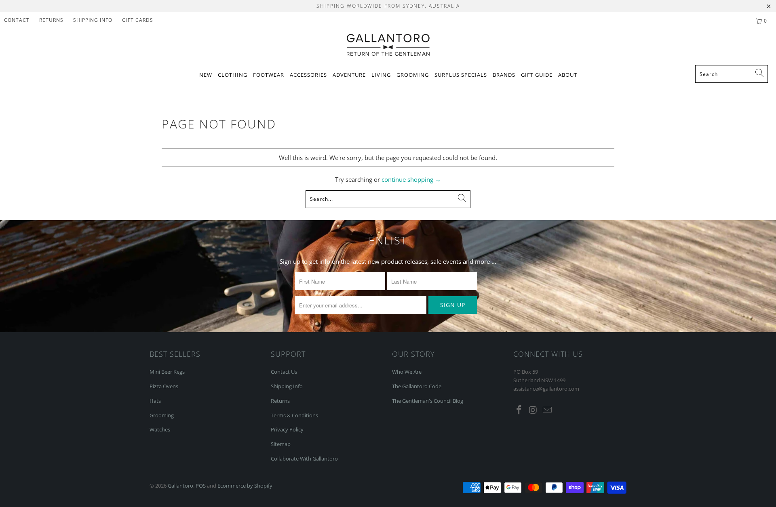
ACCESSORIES (308, 74)
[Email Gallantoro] (547, 410)
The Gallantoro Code (416, 386)
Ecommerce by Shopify (244, 485)
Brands (504, 74)
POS (201, 485)
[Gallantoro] (388, 45)
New (205, 74)
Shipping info (92, 20)
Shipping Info (287, 386)
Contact (17, 20)
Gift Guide (536, 74)
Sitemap (281, 444)
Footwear (268, 74)
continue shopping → (411, 179)
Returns (51, 20)
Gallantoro (180, 485)
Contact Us (284, 371)
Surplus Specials (460, 74)
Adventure (349, 74)
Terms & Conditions (294, 415)
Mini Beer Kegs (167, 371)
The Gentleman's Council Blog (427, 400)
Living (381, 74)
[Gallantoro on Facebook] (519, 410)
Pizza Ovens (164, 386)
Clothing (232, 74)
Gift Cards (137, 20)
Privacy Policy (287, 429)
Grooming (412, 74)
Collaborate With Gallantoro (304, 458)
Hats (155, 400)
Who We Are (407, 371)
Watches (160, 429)
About (567, 74)
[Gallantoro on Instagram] (533, 410)
